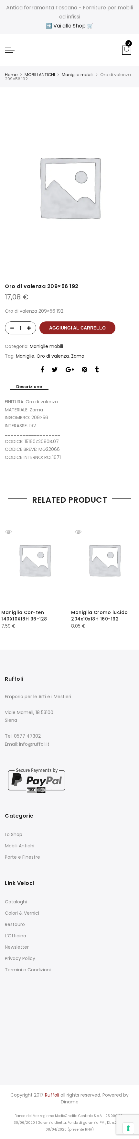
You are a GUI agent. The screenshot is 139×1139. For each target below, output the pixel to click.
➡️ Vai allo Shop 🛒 (69, 25)
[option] (69, 186)
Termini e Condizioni (28, 969)
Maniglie (25, 356)
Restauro (15, 924)
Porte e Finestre (22, 857)
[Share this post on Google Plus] (70, 370)
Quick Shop (13, 531)
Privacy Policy (20, 958)
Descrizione (29, 387)
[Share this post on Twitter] (55, 370)
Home (11, 75)
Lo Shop (13, 834)
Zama (77, 356)
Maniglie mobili (77, 75)
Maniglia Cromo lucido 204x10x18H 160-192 (99, 615)
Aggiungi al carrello (77, 327)
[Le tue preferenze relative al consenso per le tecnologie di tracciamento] (128, 1128)
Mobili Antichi (19, 846)
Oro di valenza (53, 356)
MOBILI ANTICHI (40, 75)
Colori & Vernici (22, 913)
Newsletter (17, 947)
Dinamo (70, 1102)
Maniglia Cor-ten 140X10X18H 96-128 (24, 615)
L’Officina (15, 935)
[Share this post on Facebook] (42, 370)
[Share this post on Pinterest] (84, 370)
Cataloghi (16, 902)
